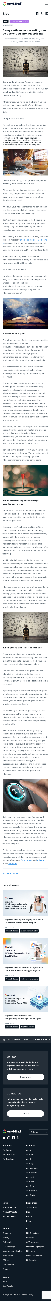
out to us (12, 863)
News (17, 1039)
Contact (25, 1113)
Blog (26, 1039)
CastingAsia (27, 860)
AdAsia (40, 860)
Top (8, 1039)
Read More (25, 1077)
